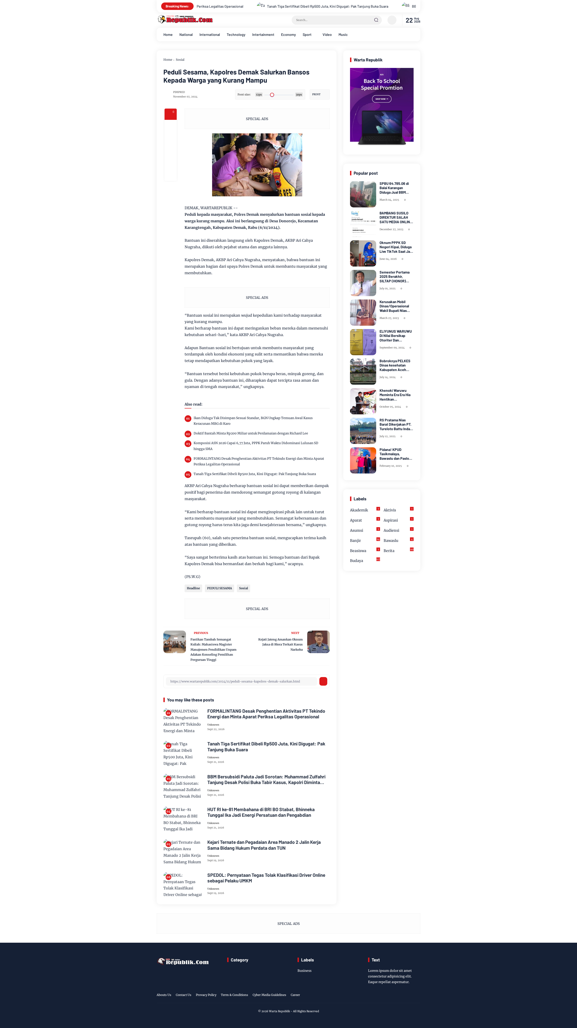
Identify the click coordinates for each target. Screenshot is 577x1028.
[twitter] (396, 996)
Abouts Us (164, 995)
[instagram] (403, 996)
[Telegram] (171, 150)
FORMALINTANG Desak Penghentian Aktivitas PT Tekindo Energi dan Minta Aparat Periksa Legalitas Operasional (259, 461)
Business (304, 971)
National (186, 34)
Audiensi (398, 530)
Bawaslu (398, 540)
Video (327, 34)
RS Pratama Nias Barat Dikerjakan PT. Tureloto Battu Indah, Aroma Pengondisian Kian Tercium (396, 424)
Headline (193, 588)
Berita (398, 550)
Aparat (364, 519)
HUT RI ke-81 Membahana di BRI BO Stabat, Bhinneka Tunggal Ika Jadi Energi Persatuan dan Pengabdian (261, 812)
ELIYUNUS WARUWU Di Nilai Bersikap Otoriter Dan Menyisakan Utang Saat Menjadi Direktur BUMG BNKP (397, 335)
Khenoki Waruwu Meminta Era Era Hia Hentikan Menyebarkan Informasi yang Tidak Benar (396, 394)
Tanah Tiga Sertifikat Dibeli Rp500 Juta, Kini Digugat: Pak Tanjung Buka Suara (255, 6)
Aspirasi (398, 519)
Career (295, 995)
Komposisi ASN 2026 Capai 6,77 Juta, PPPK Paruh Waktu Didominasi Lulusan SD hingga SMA (256, 446)
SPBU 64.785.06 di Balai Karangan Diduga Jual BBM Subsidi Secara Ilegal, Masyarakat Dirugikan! (397, 187)
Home (168, 34)
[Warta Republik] (185, 22)
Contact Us (183, 995)
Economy (288, 34)
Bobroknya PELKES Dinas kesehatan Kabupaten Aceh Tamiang (395, 365)
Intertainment (263, 34)
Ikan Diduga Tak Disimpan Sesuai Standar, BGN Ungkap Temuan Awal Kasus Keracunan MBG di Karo (253, 421)
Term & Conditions (234, 995)
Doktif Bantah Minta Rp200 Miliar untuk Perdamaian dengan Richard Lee (251, 433)
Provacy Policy (206, 995)
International (209, 34)
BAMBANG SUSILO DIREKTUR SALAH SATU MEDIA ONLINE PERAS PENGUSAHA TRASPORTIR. (396, 217)
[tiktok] (410, 996)
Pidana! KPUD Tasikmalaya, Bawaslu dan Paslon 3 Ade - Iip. (395, 453)
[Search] (376, 20)
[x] (171, 138)
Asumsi (364, 530)
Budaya (365, 560)
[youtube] (417, 996)
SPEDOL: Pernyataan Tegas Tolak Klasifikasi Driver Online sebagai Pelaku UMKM (266, 877)
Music (343, 34)
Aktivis (398, 509)
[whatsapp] (171, 162)
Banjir (365, 540)
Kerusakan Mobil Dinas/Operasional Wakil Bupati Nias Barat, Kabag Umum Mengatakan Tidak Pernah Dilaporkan (395, 306)
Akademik (364, 509)
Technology (236, 34)
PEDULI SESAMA (219, 588)
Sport (307, 34)
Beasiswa (364, 550)
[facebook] (171, 126)
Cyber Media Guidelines (269, 995)
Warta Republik (279, 1011)
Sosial (180, 60)
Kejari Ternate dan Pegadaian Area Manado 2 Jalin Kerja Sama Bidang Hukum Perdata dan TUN (264, 844)
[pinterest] (171, 175)
